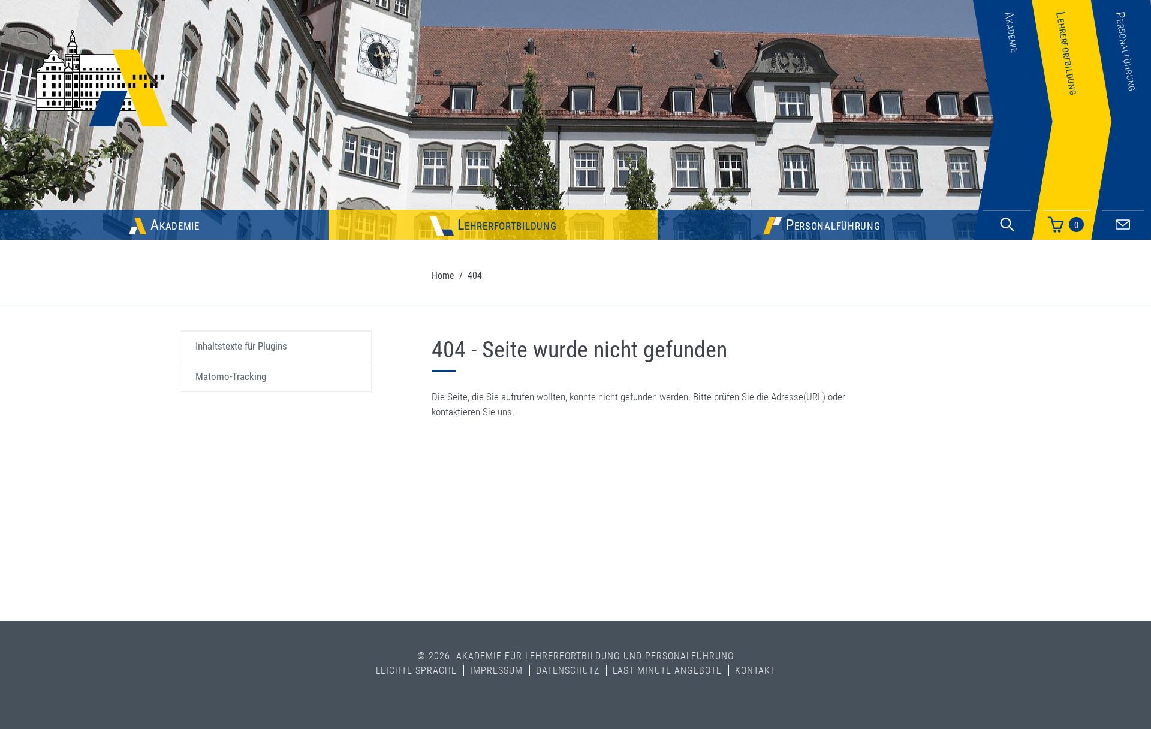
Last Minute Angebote (667, 670)
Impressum (496, 670)
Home (443, 275)
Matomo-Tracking (230, 376)
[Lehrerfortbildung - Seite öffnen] (1071, 182)
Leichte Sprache (416, 670)
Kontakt (755, 670)
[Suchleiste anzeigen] (1007, 225)
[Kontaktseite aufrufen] (1123, 223)
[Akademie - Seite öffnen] (1013, 182)
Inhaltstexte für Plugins (241, 346)
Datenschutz (567, 670)
